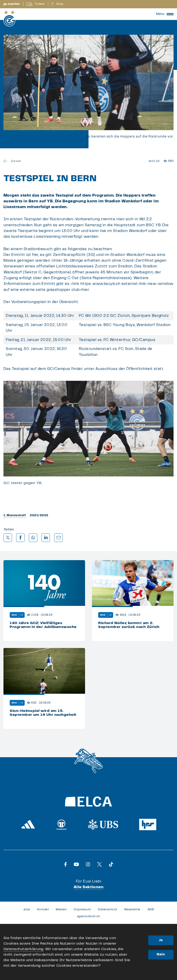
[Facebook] (65, 864)
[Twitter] (99, 864)
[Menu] (170, 14)
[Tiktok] (111, 864)
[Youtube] (76, 864)
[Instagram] (88, 864)
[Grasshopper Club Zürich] (9, 18)
